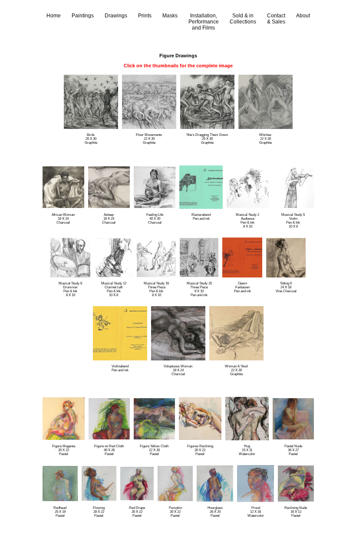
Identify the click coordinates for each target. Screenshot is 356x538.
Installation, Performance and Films (203, 22)
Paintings (83, 16)
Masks (170, 16)
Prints (145, 16)
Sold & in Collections (243, 19)
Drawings (116, 16)
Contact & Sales (276, 19)
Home (53, 16)
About (303, 16)
